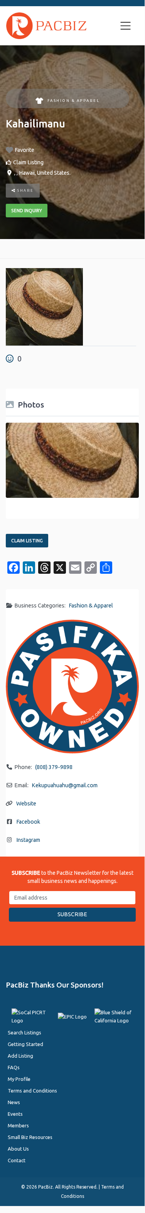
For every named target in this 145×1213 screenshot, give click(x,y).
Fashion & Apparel (73, 100)
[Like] (10, 358)
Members (18, 1125)
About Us (18, 1148)
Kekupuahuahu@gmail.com (65, 785)
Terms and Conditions (32, 1090)
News (14, 1102)
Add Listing (20, 1055)
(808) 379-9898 (53, 767)
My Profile (19, 1079)
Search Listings (24, 1032)
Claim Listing (28, 162)
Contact (16, 1160)
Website (26, 803)
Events (15, 1114)
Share (25, 190)
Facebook (28, 822)
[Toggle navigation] (126, 26)
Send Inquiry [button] (26, 210)
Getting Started (25, 1044)
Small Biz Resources (30, 1137)
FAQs (14, 1067)
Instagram (28, 840)
